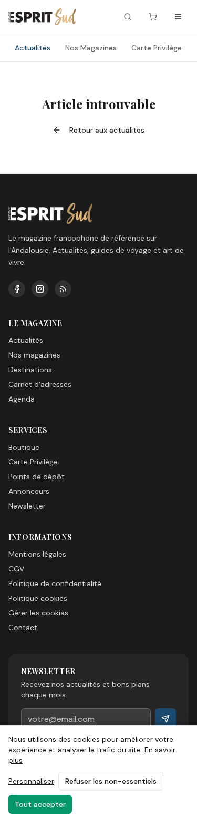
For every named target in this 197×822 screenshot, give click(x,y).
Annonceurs (28, 491)
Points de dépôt (36, 476)
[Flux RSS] (63, 288)
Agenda (21, 399)
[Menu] (178, 16)
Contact (22, 627)
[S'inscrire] (165, 718)
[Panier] (152, 16)
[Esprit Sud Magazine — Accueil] (42, 16)
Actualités (32, 47)
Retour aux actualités (106, 130)
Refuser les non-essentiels (111, 781)
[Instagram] (40, 288)
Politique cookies (37, 598)
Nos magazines (34, 355)
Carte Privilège (156, 47)
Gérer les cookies (38, 613)
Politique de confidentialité (54, 583)
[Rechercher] (127, 16)
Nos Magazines (91, 47)
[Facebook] (16, 288)
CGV (16, 569)
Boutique (23, 447)
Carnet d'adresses (39, 384)
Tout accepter (40, 804)
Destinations (30, 369)
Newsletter (27, 506)
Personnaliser (31, 781)
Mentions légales (37, 554)
